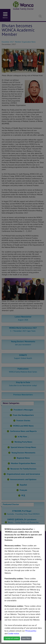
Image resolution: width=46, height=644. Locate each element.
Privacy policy (30, 631)
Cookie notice (13, 633)
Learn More (26, 638)
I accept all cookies (12, 638)
